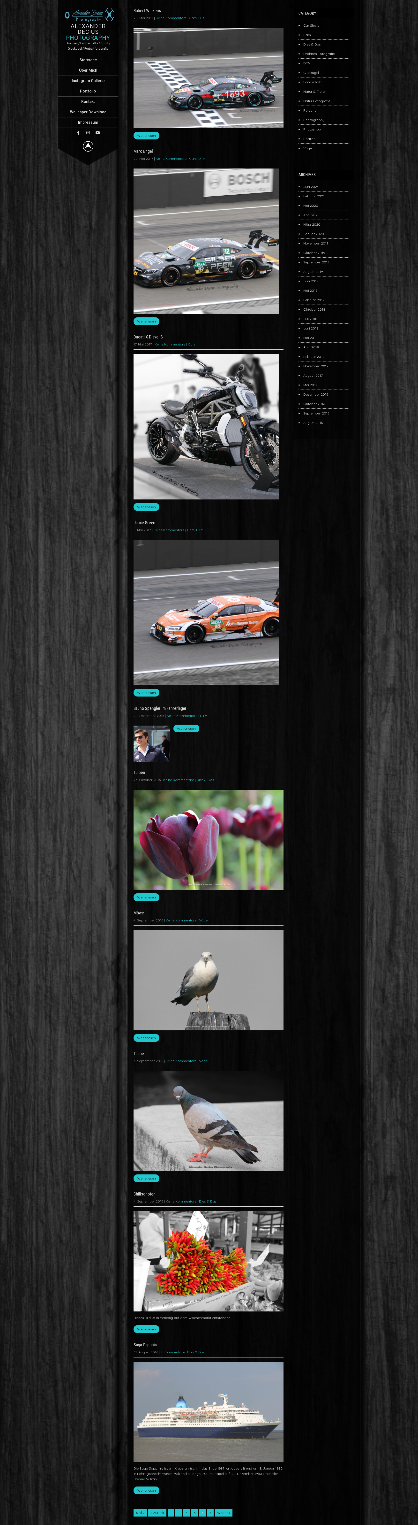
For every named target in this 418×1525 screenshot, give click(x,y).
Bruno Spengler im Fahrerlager (160, 708)
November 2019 (315, 243)
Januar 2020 (313, 234)
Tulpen (139, 772)
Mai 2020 (310, 205)
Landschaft (312, 82)
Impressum (88, 122)
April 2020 (311, 215)
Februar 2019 (313, 300)
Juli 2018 (310, 319)
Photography (314, 120)
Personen (310, 110)
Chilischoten (145, 1193)
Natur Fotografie (316, 101)
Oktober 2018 (314, 309)
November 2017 (315, 366)
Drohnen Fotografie (319, 54)
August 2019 (313, 271)
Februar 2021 (313, 196)
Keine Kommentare (171, 18)
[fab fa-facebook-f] (78, 133)
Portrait (309, 139)
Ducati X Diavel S (148, 336)
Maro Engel (143, 151)
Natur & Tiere (314, 91)
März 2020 (311, 224)
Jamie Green (144, 522)
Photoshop (312, 129)
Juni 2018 (310, 328)
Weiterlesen (146, 135)
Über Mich (88, 70)
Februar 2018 (313, 356)
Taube (139, 1053)
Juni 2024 (311, 186)
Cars (193, 18)
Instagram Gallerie (88, 80)
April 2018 (311, 347)
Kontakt (88, 101)
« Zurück (157, 1512)
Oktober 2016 (314, 404)
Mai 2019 (310, 290)
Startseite (88, 60)
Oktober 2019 (314, 253)
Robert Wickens (147, 10)
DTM (202, 18)
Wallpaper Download (88, 112)
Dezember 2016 (315, 394)
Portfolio (88, 91)
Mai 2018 (310, 338)
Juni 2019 (310, 281)
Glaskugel (311, 72)
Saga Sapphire (146, 1344)
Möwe (139, 912)
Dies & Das (205, 780)
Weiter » (223, 1512)
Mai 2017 (310, 385)
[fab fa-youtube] (97, 133)
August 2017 (313, 375)
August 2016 (313, 423)
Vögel (203, 920)
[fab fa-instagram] (88, 133)
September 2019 (316, 262)
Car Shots (311, 25)
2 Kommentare (173, 1352)
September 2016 (316, 413)
